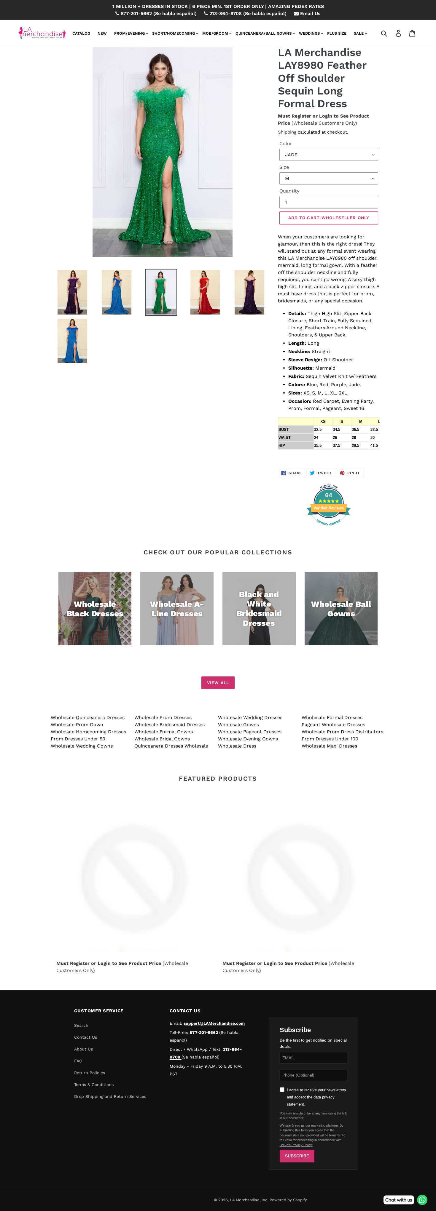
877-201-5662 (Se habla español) (158, 13)
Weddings (309, 33)
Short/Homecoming (173, 33)
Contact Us (85, 1037)
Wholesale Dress (237, 746)
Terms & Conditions (94, 1084)
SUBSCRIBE (297, 1156)
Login (325, 116)
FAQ (78, 1060)
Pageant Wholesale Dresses (333, 724)
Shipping (287, 132)
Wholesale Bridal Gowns (162, 739)
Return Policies (89, 1072)
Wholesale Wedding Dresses (250, 717)
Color (285, 143)
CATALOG (81, 33)
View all (218, 682)
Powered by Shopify (288, 1200)
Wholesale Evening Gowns (248, 739)
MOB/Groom (215, 33)
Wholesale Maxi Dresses (329, 746)
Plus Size (336, 33)
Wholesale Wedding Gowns (82, 746)
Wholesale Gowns (238, 724)
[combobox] (391, 33)
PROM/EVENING (129, 33)
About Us (83, 1049)
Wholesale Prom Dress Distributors (342, 731)
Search (81, 1025)
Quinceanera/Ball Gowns (263, 33)
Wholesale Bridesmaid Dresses (169, 724)
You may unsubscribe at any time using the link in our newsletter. (313, 1115)
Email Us (310, 13)
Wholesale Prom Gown (77, 724)
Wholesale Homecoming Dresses (88, 731)
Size (284, 167)
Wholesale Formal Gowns (163, 731)
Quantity (289, 191)
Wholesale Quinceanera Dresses (88, 717)
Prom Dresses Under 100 (330, 739)
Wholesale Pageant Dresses (249, 731)
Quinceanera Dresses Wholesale (171, 746)
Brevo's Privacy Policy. (296, 1145)
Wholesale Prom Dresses (163, 717)
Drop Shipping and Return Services (110, 1096)
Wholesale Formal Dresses (332, 717)
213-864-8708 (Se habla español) (247, 13)
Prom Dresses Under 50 (78, 739)
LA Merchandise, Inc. (249, 1200)
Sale (359, 33)
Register (301, 116)
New (102, 33)
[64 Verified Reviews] (328, 528)
